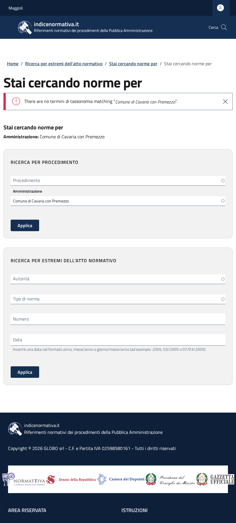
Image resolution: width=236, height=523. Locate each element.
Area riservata (27, 510)
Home (12, 63)
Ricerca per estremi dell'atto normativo (63, 63)
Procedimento (26, 180)
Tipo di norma (26, 298)
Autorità (21, 278)
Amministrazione (27, 191)
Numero (21, 318)
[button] (223, 27)
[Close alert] (225, 101)
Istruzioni (134, 510)
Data (17, 339)
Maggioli (16, 8)
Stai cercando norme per (133, 63)
